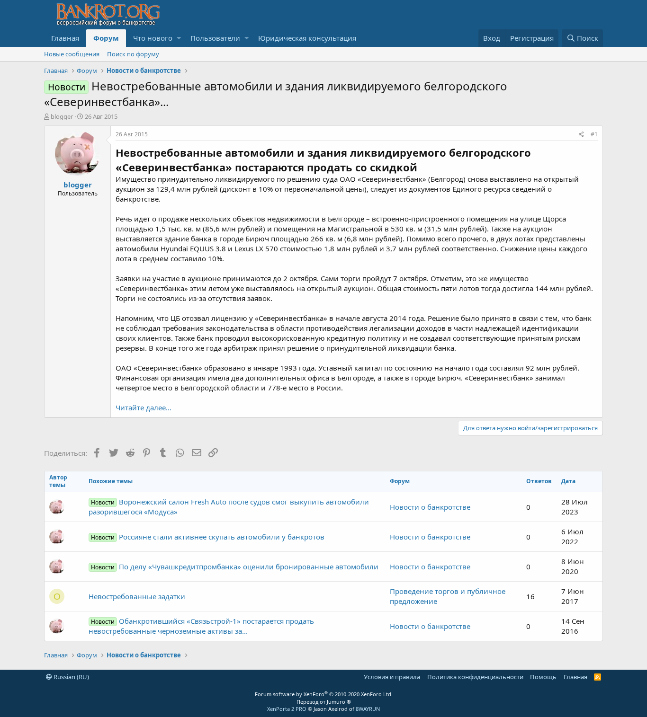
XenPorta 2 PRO (286, 708)
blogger (62, 116)
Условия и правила (392, 677)
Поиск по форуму (133, 54)
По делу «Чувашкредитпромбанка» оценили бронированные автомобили (234, 566)
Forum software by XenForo (324, 694)
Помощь (543, 677)
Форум (106, 38)
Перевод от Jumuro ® (324, 701)
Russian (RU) (70, 677)
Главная (65, 38)
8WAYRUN (368, 708)
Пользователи (215, 38)
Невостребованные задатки (137, 596)
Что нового (152, 38)
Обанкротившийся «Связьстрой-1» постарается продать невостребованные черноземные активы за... (201, 626)
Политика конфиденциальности (475, 677)
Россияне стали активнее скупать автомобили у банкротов (207, 536)
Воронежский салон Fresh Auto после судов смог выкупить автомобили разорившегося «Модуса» (229, 506)
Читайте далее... (143, 407)
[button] (178, 38)
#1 (594, 134)
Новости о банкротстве (430, 507)
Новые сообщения (71, 54)
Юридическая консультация (307, 38)
